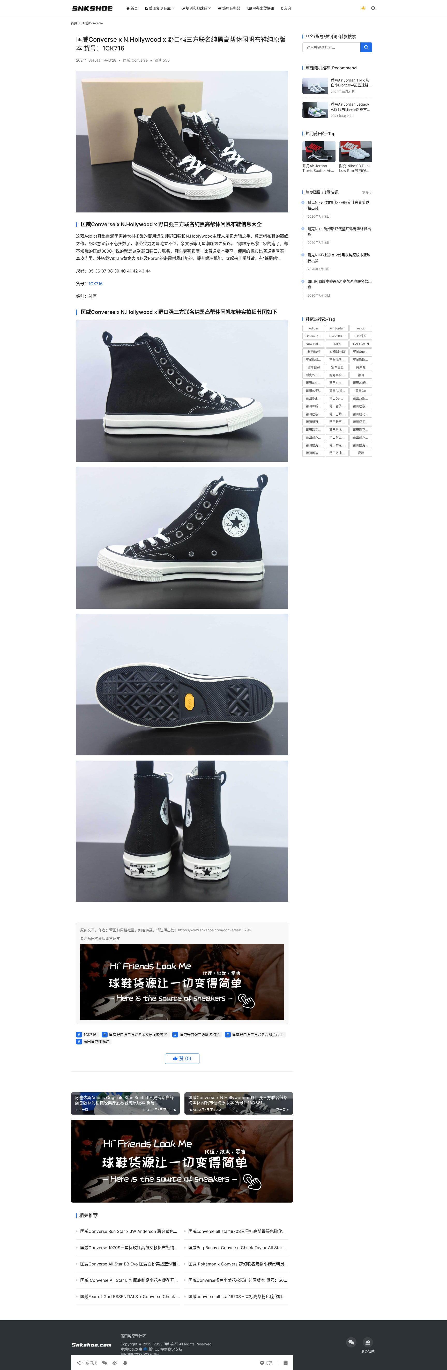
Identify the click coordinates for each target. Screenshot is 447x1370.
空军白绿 (314, 367)
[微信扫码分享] (104, 1362)
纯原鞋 (361, 367)
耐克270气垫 (315, 375)
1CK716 (95, 283)
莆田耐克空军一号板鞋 (362, 438)
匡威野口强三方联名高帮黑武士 (257, 1034)
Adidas (314, 328)
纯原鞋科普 (231, 8)
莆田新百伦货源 (338, 422)
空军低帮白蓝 (338, 360)
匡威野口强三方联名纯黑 (200, 1034)
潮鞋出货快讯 (263, 8)
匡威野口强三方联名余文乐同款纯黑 (138, 1034)
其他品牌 (314, 352)
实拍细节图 (337, 352)
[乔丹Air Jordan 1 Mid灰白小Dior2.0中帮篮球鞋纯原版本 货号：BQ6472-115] (315, 86)
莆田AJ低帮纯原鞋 (362, 383)
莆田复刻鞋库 (160, 8)
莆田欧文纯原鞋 (315, 430)
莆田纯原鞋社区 (133, 1336)
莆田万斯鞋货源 (362, 399)
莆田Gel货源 (314, 399)
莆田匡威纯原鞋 (96, 1041)
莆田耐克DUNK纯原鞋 (362, 430)
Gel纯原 (361, 336)
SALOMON (361, 344)
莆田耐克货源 (362, 445)
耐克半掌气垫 (338, 375)
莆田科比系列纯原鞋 (338, 430)
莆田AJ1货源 (338, 383)
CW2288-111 (338, 336)
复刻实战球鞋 (196, 8)
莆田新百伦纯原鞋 (315, 422)
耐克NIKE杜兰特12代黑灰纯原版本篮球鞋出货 (339, 258)
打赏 (266, 1361)
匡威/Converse (135, 60)
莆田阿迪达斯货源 (338, 453)
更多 (365, 192)
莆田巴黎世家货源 (338, 414)
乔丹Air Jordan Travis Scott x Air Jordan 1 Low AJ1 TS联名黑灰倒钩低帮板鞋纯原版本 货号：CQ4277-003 (317, 168)
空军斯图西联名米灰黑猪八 (362, 360)
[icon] (351, 1342)
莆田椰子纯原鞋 (362, 422)
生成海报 (89, 1362)
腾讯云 (153, 1349)
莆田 (361, 375)
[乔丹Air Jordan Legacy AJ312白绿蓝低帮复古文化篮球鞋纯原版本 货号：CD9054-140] (315, 110)
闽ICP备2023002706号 (140, 1354)
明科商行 (170, 1344)
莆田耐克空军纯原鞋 (315, 445)
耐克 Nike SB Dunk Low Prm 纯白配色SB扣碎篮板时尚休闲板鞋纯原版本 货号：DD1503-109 (355, 168)
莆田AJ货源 (337, 391)
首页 (134, 8)
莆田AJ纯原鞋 (315, 391)
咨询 (287, 8)
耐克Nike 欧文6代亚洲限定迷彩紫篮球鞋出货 (338, 205)
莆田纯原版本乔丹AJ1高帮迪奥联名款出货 (340, 284)
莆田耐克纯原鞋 (338, 445)
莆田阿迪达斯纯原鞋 (315, 453)
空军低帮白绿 (315, 360)
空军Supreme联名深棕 (362, 352)
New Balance (315, 344)
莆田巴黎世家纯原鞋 (315, 414)
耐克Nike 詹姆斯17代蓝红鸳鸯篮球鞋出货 (339, 231)
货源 (361, 453)
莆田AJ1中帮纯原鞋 (315, 383)
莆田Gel (361, 391)
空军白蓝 (337, 367)
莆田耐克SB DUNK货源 (338, 438)
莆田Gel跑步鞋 (338, 399)
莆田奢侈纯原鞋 (338, 406)
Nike (337, 344)
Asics (361, 328)
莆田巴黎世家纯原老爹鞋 (362, 406)
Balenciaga (314, 336)
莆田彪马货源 (362, 414)
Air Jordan (337, 328)
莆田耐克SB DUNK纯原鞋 (315, 438)
